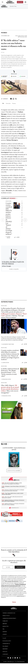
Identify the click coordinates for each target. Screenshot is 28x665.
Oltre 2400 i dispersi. (7, 385)
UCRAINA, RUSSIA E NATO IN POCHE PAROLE (13, 263)
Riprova (14, 602)
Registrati (20, 567)
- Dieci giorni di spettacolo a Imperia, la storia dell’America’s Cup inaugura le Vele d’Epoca (12, 483)
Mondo (4, 33)
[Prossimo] (25, 220)
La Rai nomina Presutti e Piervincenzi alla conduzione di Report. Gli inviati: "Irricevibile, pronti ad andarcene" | (13, 310)
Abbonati (20, 2)
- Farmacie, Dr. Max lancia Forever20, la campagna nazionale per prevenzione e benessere (13, 490)
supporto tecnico (20, 596)
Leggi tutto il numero (14, 470)
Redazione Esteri (6, 379)
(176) (26, 379)
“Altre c (8, 391)
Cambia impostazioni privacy (9, 618)
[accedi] (25, 2)
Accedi (8, 567)
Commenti (5, 98)
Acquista (14, 269)
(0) (18, 237)
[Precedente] (3, 220)
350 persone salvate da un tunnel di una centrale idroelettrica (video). (10, 388)
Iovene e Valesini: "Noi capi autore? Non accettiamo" (12, 316)
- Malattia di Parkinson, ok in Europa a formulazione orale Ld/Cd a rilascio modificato (13, 501)
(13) (26, 344)
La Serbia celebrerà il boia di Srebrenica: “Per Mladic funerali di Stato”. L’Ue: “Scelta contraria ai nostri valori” (10, 372)
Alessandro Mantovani (7, 344)
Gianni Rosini (8, 237)
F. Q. (2, 52)
